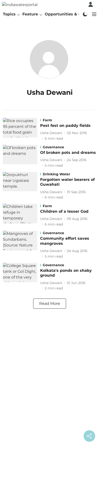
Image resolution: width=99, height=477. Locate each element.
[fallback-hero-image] (21, 129)
